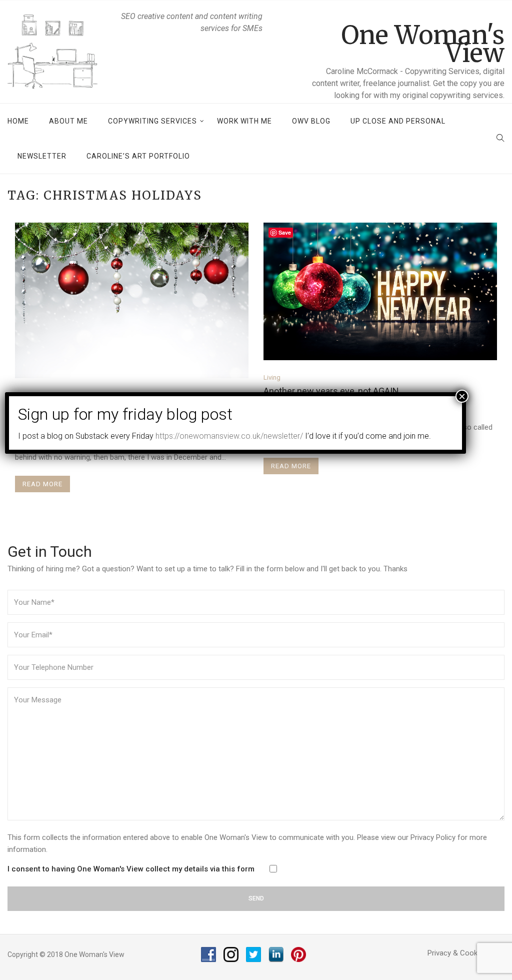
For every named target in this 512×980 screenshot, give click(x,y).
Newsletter (42, 156)
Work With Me (244, 121)
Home (18, 121)
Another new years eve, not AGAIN (331, 391)
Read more (42, 484)
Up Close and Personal (398, 121)
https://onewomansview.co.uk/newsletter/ (229, 436)
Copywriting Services (152, 121)
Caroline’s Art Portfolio (138, 156)
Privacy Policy (433, 837)
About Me (68, 121)
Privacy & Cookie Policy (466, 952)
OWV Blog (311, 121)
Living (272, 377)
